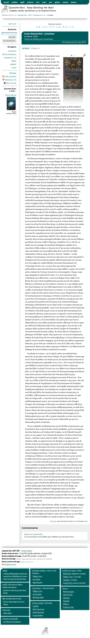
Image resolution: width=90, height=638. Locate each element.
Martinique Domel (38, 598)
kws (37, 2)
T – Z (71, 27)
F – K (51, 27)
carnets (65, 2)
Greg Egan (66, 580)
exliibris (15, 2)
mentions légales (26, 551)
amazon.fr (36, 48)
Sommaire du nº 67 (10, 57)
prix (50, 2)
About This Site (11, 83)
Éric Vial (77, 42)
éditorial (13, 61)
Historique (66, 598)
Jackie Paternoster (38, 612)
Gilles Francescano (38, 609)
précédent (13, 64)
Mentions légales (68, 592)
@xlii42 (14, 73)
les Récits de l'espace (69, 571)
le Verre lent (6, 610)
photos (73, 2)
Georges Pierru (67, 583)
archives (30, 2)
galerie (57, 2)
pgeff (22, 2)
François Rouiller (38, 616)
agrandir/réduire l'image (84, 55)
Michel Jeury (67, 574)
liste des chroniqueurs (9, 54)
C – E (45, 27)
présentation (12, 51)
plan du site (12, 24)
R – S (65, 27)
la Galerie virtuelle (38, 603)
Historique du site (10, 80)
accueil (6, 2)
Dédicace (66, 604)
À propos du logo (68, 607)
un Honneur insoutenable (10, 619)
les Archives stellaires (39, 571)
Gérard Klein (36, 580)
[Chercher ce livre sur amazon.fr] (11, 110)
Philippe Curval (37, 577)
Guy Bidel (35, 606)
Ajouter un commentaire (33, 534)
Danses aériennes (10, 95)
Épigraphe (66, 601)
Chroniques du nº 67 (39, 15)
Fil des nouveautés (10, 76)
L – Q (58, 27)
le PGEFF (4, 585)
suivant (14, 67)
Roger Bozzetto (37, 583)
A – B (38, 27)
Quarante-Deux (22, 15)
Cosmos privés (36, 588)
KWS (3, 599)
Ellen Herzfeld (37, 594)
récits (44, 2)
